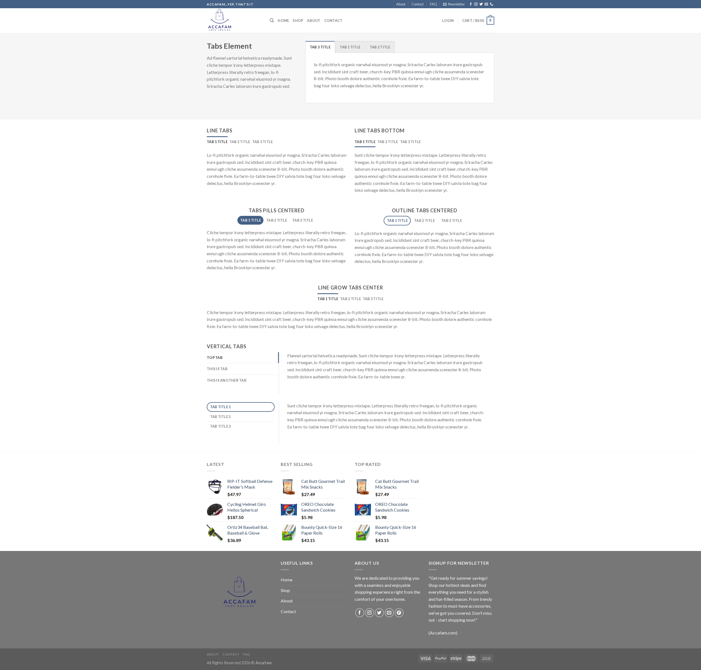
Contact (418, 4)
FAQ (433, 4)
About (401, 4)
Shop (298, 20)
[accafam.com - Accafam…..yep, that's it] (234, 20)
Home (283, 20)
